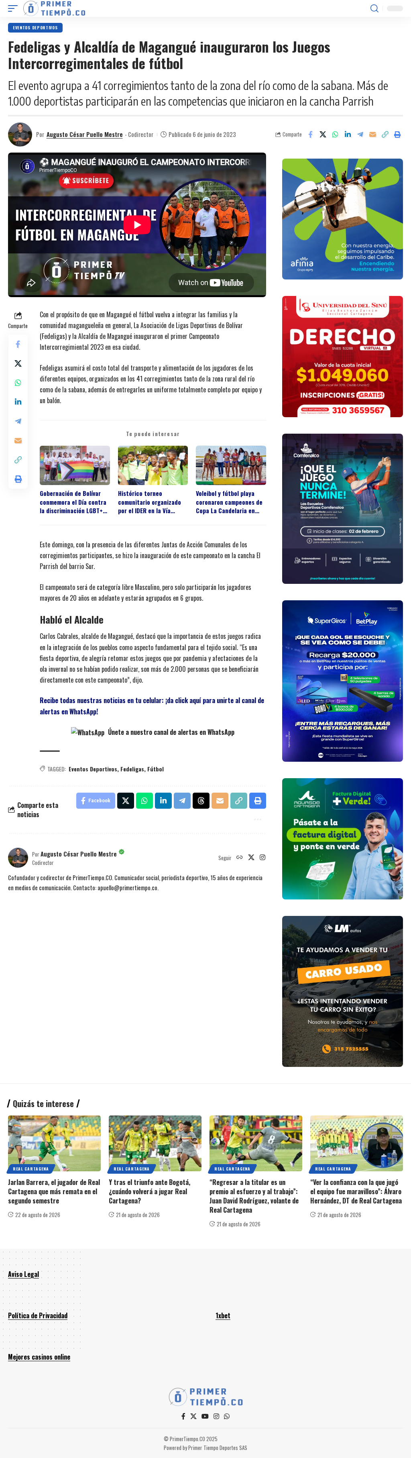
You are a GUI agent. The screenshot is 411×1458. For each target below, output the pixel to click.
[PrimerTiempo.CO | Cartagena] (54, 8)
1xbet (223, 1315)
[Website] (240, 857)
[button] (15, 8)
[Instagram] (262, 857)
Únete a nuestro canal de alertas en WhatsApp (170, 732)
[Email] (372, 134)
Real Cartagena (31, 1169)
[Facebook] (183, 1416)
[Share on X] (322, 134)
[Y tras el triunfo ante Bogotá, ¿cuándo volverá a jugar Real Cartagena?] (155, 1143)
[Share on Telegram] (360, 134)
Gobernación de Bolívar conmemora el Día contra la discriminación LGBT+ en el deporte (73, 502)
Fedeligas (132, 769)
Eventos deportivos (35, 27)
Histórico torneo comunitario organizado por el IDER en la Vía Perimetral (149, 502)
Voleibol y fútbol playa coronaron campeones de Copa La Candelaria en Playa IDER (229, 502)
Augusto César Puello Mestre (85, 134)
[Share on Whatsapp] (335, 134)
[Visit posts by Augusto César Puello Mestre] (20, 134)
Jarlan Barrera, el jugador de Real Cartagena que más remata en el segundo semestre (54, 1191)
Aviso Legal (23, 1274)
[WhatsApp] (227, 1416)
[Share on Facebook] (310, 134)
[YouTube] (205, 1416)
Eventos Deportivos (93, 769)
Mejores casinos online (39, 1357)
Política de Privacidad (37, 1315)
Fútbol (155, 769)
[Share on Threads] (201, 801)
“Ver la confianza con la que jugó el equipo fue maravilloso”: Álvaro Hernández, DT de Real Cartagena (356, 1191)
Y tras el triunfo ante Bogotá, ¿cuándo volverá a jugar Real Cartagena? (149, 1191)
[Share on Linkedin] (347, 134)
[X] (251, 857)
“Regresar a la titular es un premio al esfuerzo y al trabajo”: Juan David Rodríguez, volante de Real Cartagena (254, 1196)
